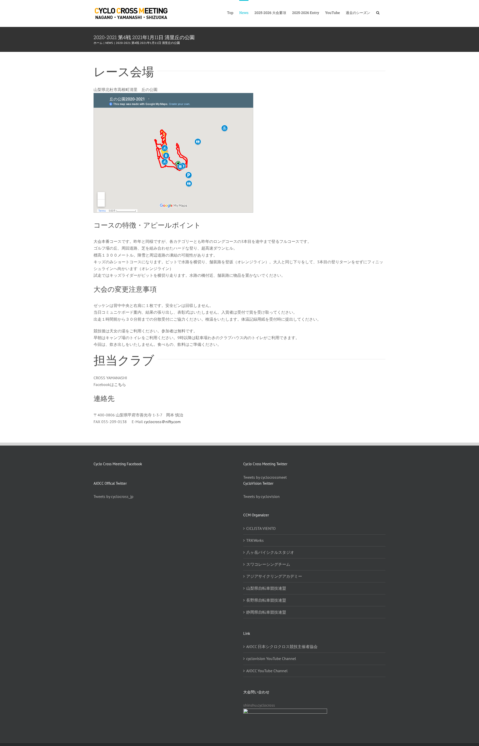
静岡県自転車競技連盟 (266, 612)
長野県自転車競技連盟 (266, 600)
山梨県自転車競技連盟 (266, 588)
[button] (377, 12)
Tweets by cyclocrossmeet (265, 477)
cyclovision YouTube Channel (271, 658)
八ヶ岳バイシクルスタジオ (270, 552)
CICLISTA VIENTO (261, 528)
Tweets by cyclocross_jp (113, 496)
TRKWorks (255, 540)
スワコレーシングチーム (268, 564)
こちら (120, 384)
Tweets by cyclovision (261, 496)
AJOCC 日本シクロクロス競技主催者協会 (282, 646)
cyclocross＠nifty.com (162, 421)
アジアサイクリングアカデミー (274, 576)
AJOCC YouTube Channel (267, 670)
